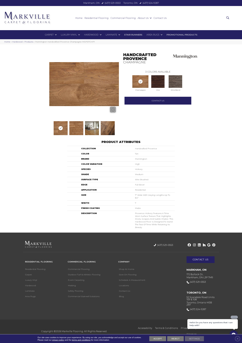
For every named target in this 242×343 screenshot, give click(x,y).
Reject (175, 338)
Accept (157, 338)
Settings (194, 338)
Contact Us (158, 100)
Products (28, 42)
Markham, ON (91, 3)
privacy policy (58, 340)
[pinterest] (213, 245)
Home (7, 42)
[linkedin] (199, 245)
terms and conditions (81, 340)
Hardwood (17, 42)
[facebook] (189, 245)
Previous (122, 78)
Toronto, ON (130, 3)
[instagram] (194, 245)
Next (110, 126)
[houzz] (204, 245)
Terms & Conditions (166, 328)
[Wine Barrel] (175, 82)
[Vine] (158, 82)
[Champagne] (140, 82)
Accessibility (145, 328)
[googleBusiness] (208, 245)
